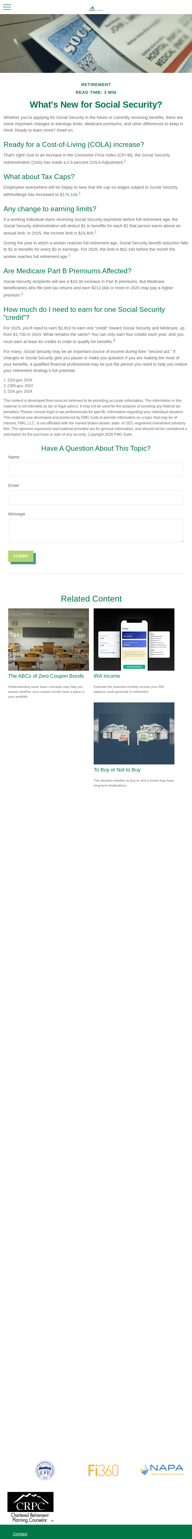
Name (13, 457)
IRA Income (107, 676)
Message (16, 514)
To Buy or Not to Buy (117, 770)
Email (13, 485)
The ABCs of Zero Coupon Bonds (46, 676)
